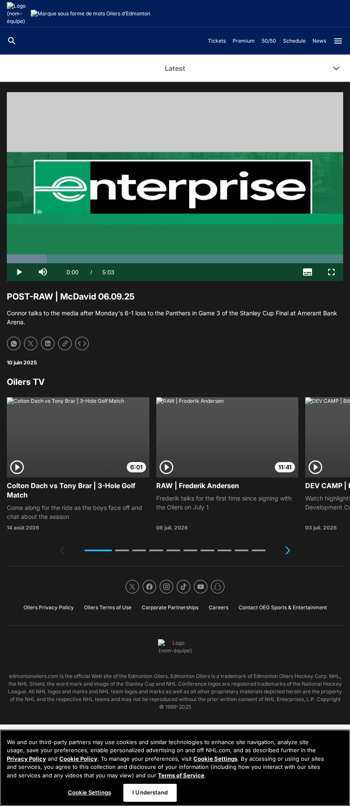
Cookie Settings (215, 758)
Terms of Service (181, 775)
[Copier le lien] (65, 343)
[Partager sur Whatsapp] (13, 343)
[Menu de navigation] (338, 41)
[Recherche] (12, 41)
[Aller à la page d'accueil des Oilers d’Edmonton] (17, 13)
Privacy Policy (26, 758)
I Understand (150, 792)
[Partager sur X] (31, 343)
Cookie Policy (78, 758)
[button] (98, 550)
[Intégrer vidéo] (82, 343)
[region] (175, 768)
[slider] (175, 258)
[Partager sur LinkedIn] (48, 343)
